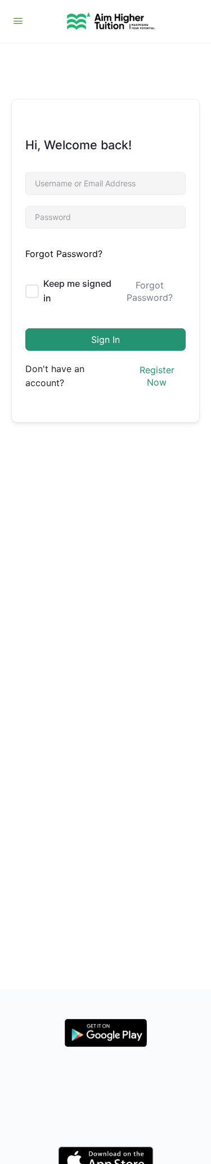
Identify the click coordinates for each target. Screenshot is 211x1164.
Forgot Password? (63, 253)
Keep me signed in (77, 291)
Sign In (105, 339)
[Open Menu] (18, 20)
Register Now (157, 376)
